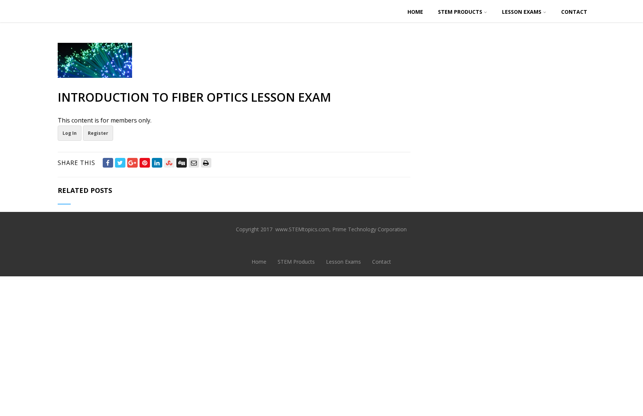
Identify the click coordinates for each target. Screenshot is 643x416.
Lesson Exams (521, 11)
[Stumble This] (169, 163)
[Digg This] (181, 163)
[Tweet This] (120, 163)
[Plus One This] (132, 163)
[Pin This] (145, 163)
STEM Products (460, 11)
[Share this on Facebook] (108, 163)
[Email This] (194, 163)
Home (415, 11)
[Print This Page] (206, 163)
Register (98, 133)
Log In (70, 133)
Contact (574, 11)
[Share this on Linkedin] (157, 163)
